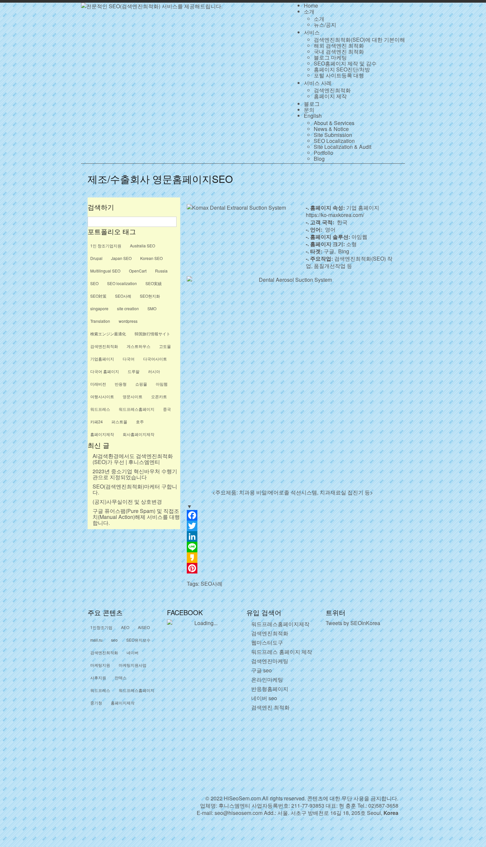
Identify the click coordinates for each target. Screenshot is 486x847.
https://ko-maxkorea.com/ (335, 215)
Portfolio (323, 152)
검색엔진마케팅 (269, 661)
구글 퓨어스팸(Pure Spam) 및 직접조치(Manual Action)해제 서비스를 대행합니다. (136, 517)
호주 (140, 421)
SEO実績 (153, 283)
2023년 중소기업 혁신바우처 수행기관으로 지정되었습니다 (135, 474)
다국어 (129, 358)
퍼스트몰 (119, 421)
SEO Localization (334, 141)
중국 (167, 409)
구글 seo (261, 670)
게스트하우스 (138, 346)
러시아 (154, 371)
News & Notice (331, 129)
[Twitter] (292, 526)
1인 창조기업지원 (105, 245)
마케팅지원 (100, 665)
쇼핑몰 (141, 384)
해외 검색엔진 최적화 (339, 45)
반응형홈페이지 (269, 689)
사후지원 (98, 677)
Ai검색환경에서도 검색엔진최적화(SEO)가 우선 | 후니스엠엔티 (133, 459)
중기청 (96, 702)
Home (311, 5)
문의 (309, 109)
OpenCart (137, 271)
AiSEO (144, 627)
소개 (309, 11)
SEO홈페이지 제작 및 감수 (345, 63)
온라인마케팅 (267, 679)
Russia (161, 271)
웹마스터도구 (267, 642)
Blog (319, 158)
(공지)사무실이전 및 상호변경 (127, 501)
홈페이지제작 (102, 434)
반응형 (121, 384)
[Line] (292, 547)
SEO (94, 283)
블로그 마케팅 (330, 57)
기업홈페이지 (102, 358)
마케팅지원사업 (132, 665)
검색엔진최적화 (332, 90)
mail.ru (96, 640)
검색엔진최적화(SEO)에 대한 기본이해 (359, 39)
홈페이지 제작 (330, 96)
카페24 (96, 421)
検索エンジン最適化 (108, 333)
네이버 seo (264, 698)
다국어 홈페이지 (104, 371)
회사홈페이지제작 (138, 434)
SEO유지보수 (138, 640)
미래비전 (98, 384)
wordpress (128, 321)
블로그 (312, 103)
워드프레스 (100, 409)
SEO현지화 (150, 296)
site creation (128, 308)
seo (114, 640)
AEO (125, 627)
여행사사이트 (102, 396)
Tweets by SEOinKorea (353, 623)
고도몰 (165, 346)
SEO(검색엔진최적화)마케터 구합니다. (135, 489)
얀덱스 (121, 677)
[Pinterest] (292, 568)
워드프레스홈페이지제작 (280, 624)
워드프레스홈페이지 (136, 409)
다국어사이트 (155, 358)
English (313, 115)
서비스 (312, 32)
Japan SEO (121, 258)
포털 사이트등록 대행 (339, 75)
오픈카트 (159, 396)
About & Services (334, 123)
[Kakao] (292, 557)
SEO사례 (212, 583)
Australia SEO (142, 245)
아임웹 (162, 384)
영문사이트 (132, 396)
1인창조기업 (101, 627)
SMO (151, 308)
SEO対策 (98, 296)
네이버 (133, 652)
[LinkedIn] (292, 536)
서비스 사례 (318, 83)
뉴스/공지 (325, 24)
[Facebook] (292, 515)
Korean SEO (151, 258)
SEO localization (122, 283)
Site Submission (333, 135)
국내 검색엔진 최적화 (339, 51)
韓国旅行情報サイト (152, 333)
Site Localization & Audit (342, 146)
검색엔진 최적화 (270, 707)
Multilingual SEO (105, 271)
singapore (99, 308)
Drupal (96, 258)
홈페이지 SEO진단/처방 (342, 69)
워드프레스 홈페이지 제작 (281, 652)
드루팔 (134, 371)
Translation (100, 321)
